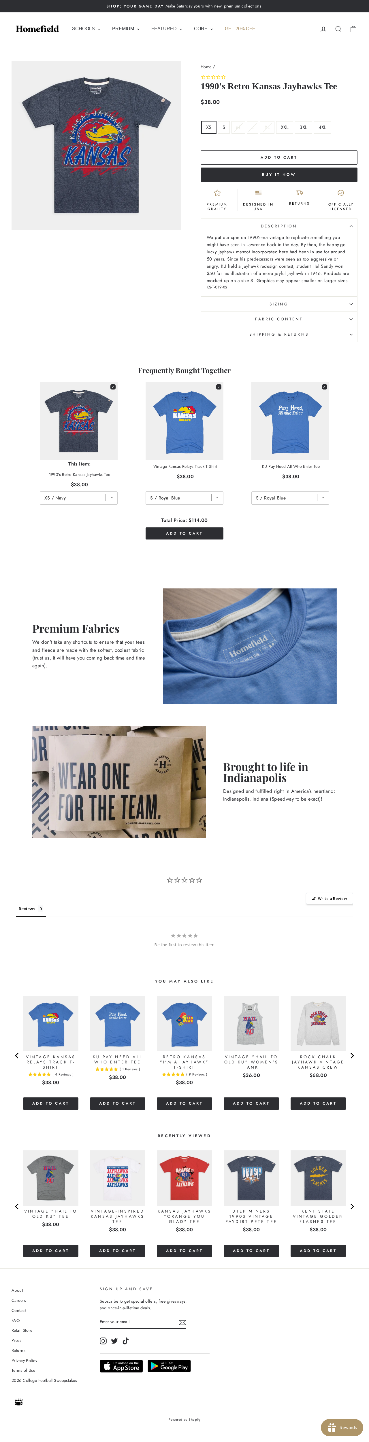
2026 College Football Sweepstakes (44, 1380)
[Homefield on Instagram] (103, 1341)
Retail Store (22, 1330)
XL (267, 127)
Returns (18, 1350)
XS (209, 127)
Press (16, 1340)
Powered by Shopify (185, 1419)
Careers (19, 1300)
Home (206, 67)
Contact (19, 1310)
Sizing (279, 304)
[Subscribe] (182, 1322)
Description (279, 226)
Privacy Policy (24, 1360)
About (17, 1290)
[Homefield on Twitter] (114, 1341)
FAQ (16, 1320)
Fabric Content (279, 319)
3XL (303, 127)
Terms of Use (23, 1370)
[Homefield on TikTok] (125, 1341)
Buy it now (279, 174)
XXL (285, 127)
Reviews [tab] (27, 908)
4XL (323, 127)
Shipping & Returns (278, 334)
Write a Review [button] (332, 898)
